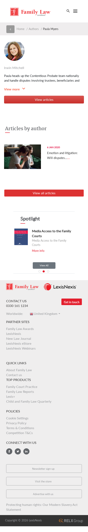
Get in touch (71, 302)
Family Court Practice (21, 387)
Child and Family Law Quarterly (28, 401)
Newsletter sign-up (43, 468)
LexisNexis (13, 333)
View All (44, 265)
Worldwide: (15, 313)
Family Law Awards (20, 329)
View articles (44, 99)
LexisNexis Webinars (21, 348)
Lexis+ (10, 396)
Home (20, 29)
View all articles (44, 193)
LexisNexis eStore (18, 343)
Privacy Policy (16, 423)
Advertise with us (43, 494)
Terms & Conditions (20, 428)
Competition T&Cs (19, 433)
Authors (34, 29)
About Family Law (19, 370)
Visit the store (43, 481)
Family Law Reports (20, 391)
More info (38, 250)
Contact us (14, 375)
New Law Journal (18, 338)
